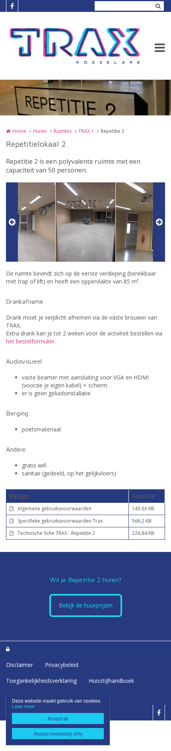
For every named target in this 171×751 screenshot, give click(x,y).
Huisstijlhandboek (111, 680)
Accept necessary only (58, 733)
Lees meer (23, 706)
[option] (85, 222)
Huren (40, 131)
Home (19, 131)
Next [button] (159, 222)
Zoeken (158, 6)
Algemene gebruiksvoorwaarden (54, 508)
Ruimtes (63, 131)
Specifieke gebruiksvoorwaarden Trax (60, 520)
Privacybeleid (61, 665)
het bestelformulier (30, 341)
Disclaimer (19, 665)
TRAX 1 (86, 131)
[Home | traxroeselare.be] (85, 46)
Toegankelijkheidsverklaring (41, 680)
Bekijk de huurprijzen (86, 605)
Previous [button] (12, 222)
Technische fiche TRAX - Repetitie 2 (56, 533)
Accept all (57, 718)
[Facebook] (12, 6)
